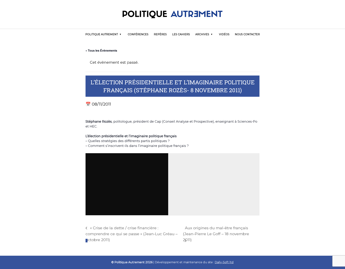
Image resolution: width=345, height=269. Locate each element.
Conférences (138, 34)
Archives (202, 34)
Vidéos (224, 34)
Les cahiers (181, 34)
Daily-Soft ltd (224, 262)
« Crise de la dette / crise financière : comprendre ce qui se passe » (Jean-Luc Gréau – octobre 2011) (132, 234)
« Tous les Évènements (101, 50)
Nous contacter (247, 34)
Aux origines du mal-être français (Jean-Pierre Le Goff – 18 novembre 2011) (216, 234)
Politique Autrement (101, 34)
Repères (160, 34)
